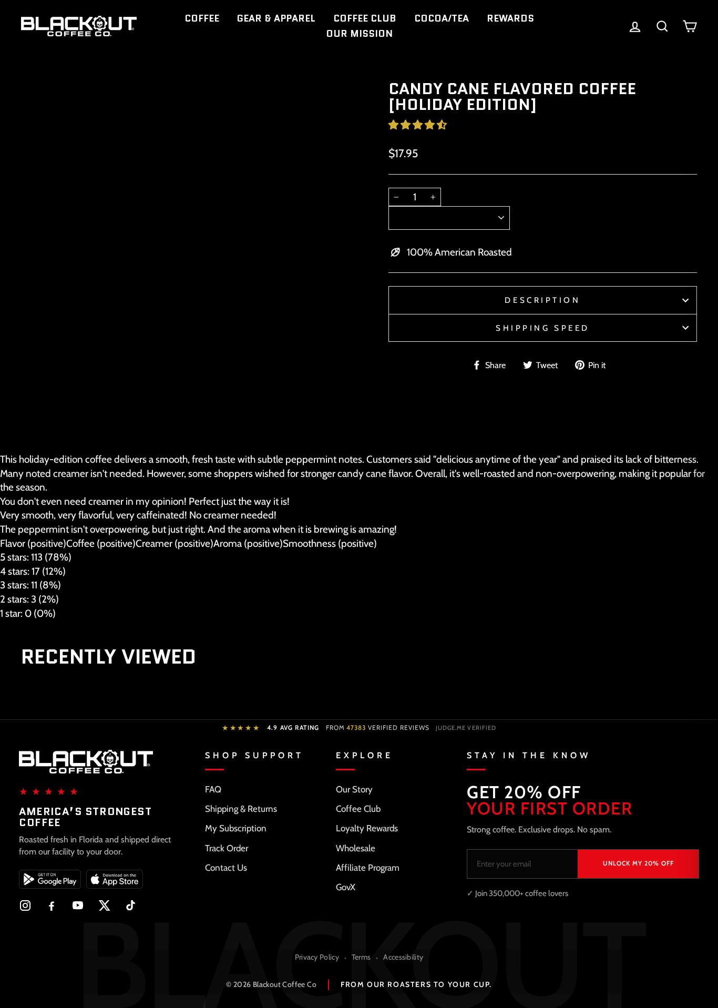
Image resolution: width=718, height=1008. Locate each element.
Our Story (354, 789)
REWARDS (510, 18)
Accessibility (403, 957)
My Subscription (235, 828)
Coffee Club (358, 808)
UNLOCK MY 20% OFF (638, 863)
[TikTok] (130, 905)
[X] (104, 905)
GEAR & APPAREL (276, 18)
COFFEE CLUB (364, 18)
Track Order (226, 848)
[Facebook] (51, 905)
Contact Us (226, 867)
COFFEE (201, 18)
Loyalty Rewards (367, 828)
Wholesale (355, 848)
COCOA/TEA (441, 18)
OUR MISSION (359, 33)
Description (542, 300)
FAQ (213, 789)
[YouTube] (77, 905)
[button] (418, 125)
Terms (361, 957)
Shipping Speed (543, 328)
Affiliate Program (367, 867)
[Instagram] (25, 905)
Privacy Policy (317, 957)
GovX (345, 887)
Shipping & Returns (241, 808)
